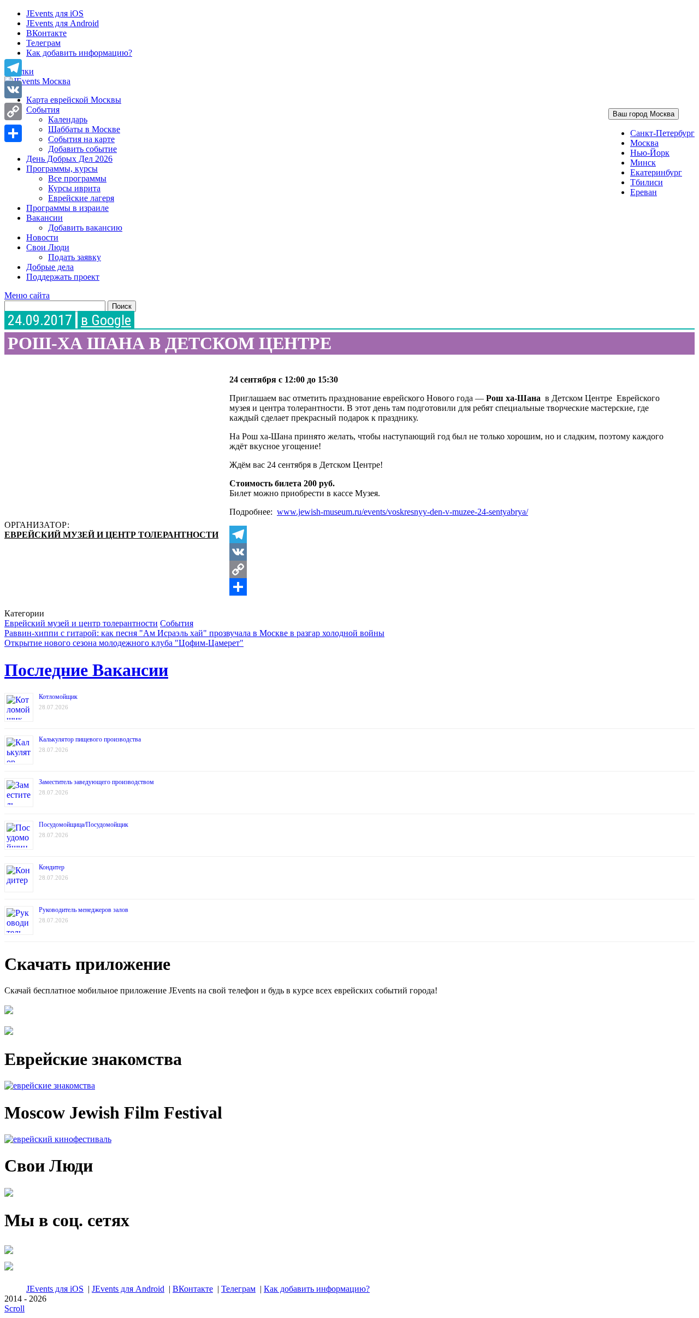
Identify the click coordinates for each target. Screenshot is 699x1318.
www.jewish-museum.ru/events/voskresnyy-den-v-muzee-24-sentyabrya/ (402, 511)
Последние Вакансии (86, 670)
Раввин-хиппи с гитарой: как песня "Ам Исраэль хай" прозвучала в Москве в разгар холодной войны (194, 633)
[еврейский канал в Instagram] (8, 1270)
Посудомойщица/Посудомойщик (83, 824)
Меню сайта (27, 295)
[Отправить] (450, 587)
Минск (643, 162)
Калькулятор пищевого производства (90, 739)
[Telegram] (450, 534)
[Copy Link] (450, 569)
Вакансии (44, 217)
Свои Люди (47, 247)
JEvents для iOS (55, 13)
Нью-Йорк (650, 152)
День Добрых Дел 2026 (69, 158)
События (43, 109)
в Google (106, 320)
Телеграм (43, 43)
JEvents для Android (62, 23)
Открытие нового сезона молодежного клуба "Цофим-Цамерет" (124, 643)
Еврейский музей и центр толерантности (111, 534)
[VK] (450, 552)
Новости (42, 237)
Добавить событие (82, 149)
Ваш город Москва (643, 114)
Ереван (643, 192)
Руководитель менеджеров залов (83, 910)
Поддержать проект (62, 276)
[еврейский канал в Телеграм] (8, 1253)
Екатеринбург (656, 172)
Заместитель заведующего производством (96, 782)
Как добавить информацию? (79, 52)
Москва (644, 143)
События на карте (81, 139)
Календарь (67, 119)
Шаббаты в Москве (84, 129)
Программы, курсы (62, 168)
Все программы (77, 178)
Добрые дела (50, 267)
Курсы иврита (74, 188)
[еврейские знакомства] (49, 1085)
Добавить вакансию (85, 227)
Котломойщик (58, 697)
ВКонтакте (46, 33)
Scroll (14, 1308)
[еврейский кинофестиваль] (57, 1139)
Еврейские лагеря (81, 198)
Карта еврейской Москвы (73, 99)
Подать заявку (74, 257)
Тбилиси (646, 182)
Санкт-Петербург (662, 133)
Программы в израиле (67, 208)
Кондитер (51, 867)
